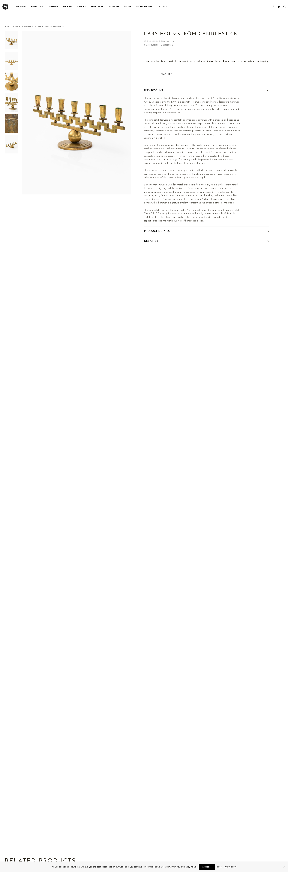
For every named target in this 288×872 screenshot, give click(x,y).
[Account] (273, 6)
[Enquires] (279, 7)
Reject (219, 867)
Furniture (37, 7)
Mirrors (67, 7)
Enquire (166, 74)
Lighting (53, 7)
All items (21, 7)
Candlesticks (28, 27)
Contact (164, 7)
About (127, 7)
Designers (97, 7)
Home (8, 27)
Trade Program (145, 7)
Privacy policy (230, 867)
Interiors (113, 7)
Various (81, 7)
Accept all (206, 867)
